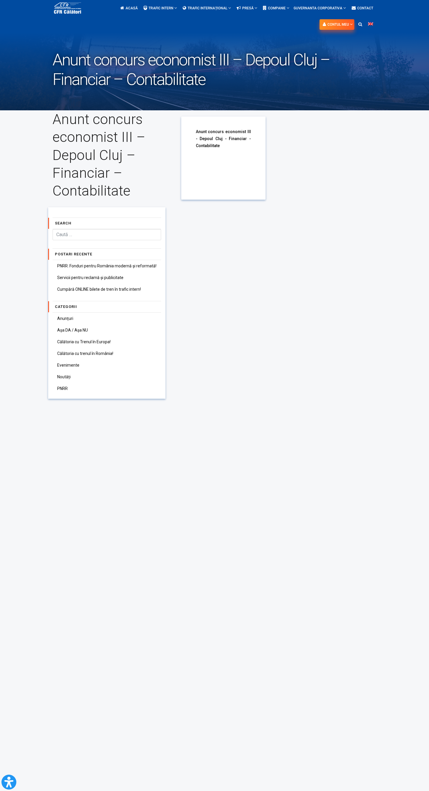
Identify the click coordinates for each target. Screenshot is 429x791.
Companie (277, 8)
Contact (365, 8)
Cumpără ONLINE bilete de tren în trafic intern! (99, 289)
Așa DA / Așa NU (72, 330)
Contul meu (338, 24)
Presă (248, 8)
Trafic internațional (208, 8)
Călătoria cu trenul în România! (85, 353)
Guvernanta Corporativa (318, 8)
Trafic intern (161, 8)
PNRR (62, 388)
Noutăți (64, 376)
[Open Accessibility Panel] (8, 782)
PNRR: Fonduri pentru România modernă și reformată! (106, 266)
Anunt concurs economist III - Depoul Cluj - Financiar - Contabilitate (223, 138)
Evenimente (68, 365)
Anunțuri (65, 318)
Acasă (131, 8)
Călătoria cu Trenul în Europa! (84, 341)
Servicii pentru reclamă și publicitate (90, 277)
